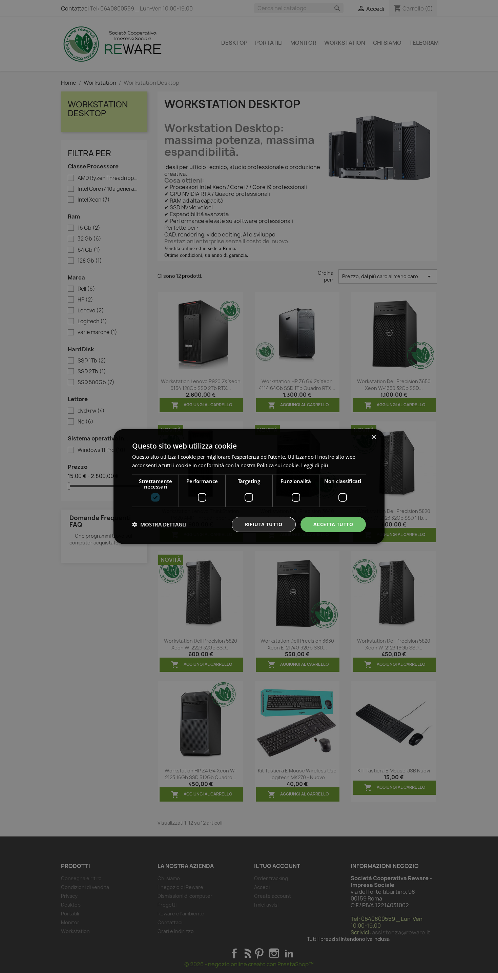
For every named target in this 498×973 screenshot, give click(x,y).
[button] (159, 524)
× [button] (373, 437)
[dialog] (249, 486)
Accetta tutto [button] (333, 524)
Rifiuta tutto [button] (264, 524)
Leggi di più (314, 465)
